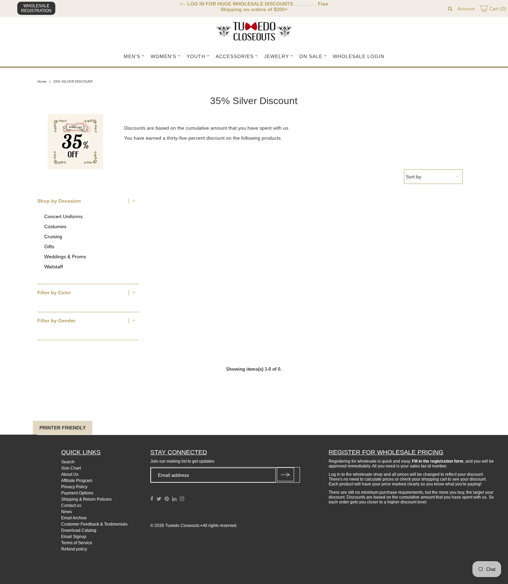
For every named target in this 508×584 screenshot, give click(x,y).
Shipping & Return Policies (86, 499)
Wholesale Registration (36, 8)
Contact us (71, 505)
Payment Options (77, 493)
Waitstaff (53, 266)
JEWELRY (276, 56)
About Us (69, 474)
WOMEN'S (163, 56)
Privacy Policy (74, 486)
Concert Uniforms (63, 216)
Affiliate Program (76, 480)
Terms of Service (76, 542)
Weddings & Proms (65, 256)
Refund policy (74, 549)
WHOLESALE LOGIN (358, 56)
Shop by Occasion (59, 201)
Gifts (49, 246)
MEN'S (132, 56)
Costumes (55, 226)
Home (42, 81)
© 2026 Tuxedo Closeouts (174, 525)
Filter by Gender (56, 320)
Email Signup (73, 536)
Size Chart (71, 468)
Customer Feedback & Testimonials (94, 524)
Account (466, 8)
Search (68, 462)
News (66, 511)
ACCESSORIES (235, 56)
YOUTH (196, 56)
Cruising (53, 236)
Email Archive (74, 518)
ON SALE (310, 56)
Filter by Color (54, 292)
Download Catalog (78, 530)
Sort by (413, 176)
